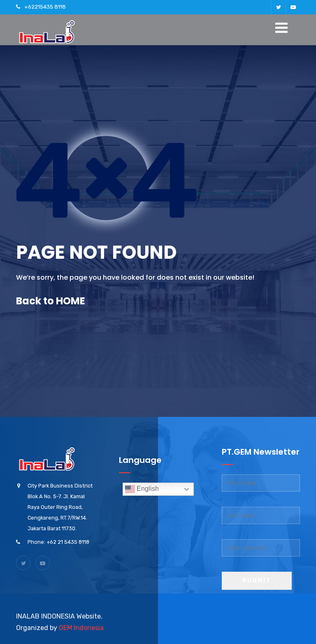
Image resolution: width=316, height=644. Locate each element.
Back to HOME (50, 301)
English (147, 488)
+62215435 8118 (45, 7)
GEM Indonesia (81, 628)
